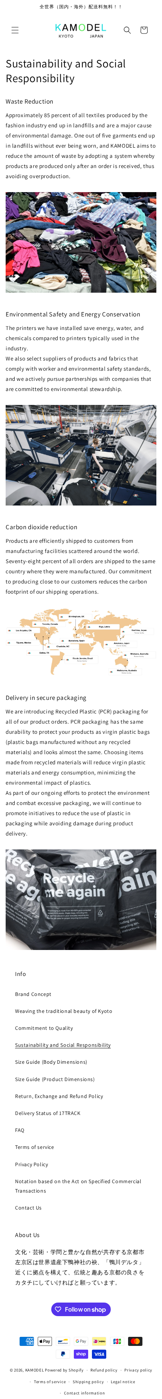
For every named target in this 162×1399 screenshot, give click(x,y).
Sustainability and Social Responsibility (63, 1045)
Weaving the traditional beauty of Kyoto (63, 1011)
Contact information (84, 1393)
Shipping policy (88, 1381)
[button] (15, 30)
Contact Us (28, 1207)
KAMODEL (34, 1370)
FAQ (19, 1130)
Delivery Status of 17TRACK (48, 1113)
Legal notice (123, 1381)
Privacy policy (138, 1370)
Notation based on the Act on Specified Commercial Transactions (78, 1186)
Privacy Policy (31, 1164)
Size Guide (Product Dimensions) (55, 1079)
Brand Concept (33, 994)
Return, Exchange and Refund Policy (59, 1096)
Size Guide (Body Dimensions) (51, 1061)
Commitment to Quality (44, 1028)
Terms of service (34, 1147)
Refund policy (103, 1370)
